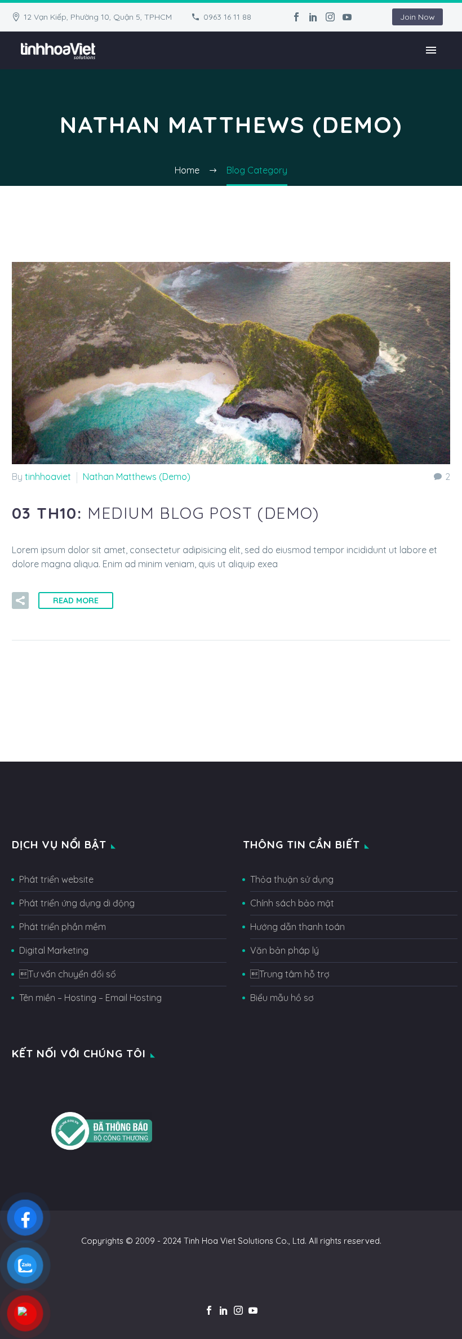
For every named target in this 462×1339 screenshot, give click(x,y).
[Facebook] (296, 16)
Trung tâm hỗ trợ (290, 974)
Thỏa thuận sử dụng (292, 879)
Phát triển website (56, 879)
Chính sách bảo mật (292, 903)
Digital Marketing (53, 950)
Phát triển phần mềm (62, 926)
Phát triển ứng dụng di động (77, 903)
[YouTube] (347, 16)
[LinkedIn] (313, 16)
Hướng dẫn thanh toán (297, 926)
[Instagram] (330, 16)
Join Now (417, 17)
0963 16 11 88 (227, 17)
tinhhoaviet (48, 476)
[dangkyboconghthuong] (101, 1130)
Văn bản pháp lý (284, 950)
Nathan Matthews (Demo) (136, 476)
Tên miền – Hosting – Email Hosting (90, 997)
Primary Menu (431, 50)
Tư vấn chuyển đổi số (67, 974)
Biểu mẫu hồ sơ (282, 997)
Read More (76, 600)
